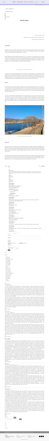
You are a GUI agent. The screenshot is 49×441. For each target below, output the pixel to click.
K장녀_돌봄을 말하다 (8, 261)
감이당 (17, 432)
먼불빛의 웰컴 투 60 (8, 276)
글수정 (40, 166)
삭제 (9, 183)
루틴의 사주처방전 (8, 264)
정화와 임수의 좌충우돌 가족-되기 (10, 273)
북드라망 (19, 432)
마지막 (6, 428)
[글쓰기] (6, 416)
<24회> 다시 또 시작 (8, 339)
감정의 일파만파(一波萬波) (9, 259)
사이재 (26, 432)
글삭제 (42, 166)
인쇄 (43, 166)
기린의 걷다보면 (8, 265)
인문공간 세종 (31, 432)
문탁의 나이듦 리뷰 (8, 271)
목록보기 (6, 166)
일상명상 (7, 266)
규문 (21, 432)
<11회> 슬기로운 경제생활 (8, 285)
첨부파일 (9, 241)
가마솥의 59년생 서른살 (9, 272)
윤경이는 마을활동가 (8, 263)
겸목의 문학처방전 (8, 278)
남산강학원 (14, 432)
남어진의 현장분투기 (8, 275)
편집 (11, 183)
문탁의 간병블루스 (8, 277)
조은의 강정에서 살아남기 (9, 274)
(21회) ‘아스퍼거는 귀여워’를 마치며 (10, 312)
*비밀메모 (9, 244)
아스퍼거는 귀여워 (8, 262)
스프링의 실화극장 (8, 260)
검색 (14, 417)
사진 (9, 235)
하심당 (28, 432)
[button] (45, 2)
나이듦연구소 (11, 432)
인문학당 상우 (23, 432)
